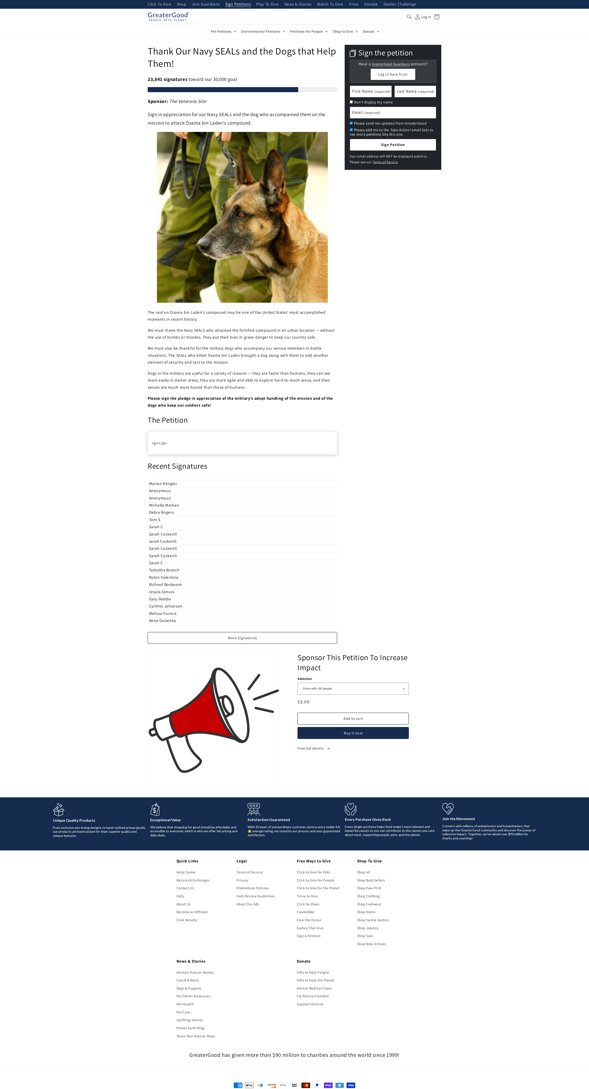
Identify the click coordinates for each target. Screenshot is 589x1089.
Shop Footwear (369, 904)
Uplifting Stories (189, 1020)
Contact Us (185, 888)
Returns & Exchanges (193, 880)
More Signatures (242, 637)
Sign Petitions (238, 4)
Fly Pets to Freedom (313, 996)
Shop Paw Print (369, 888)
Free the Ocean (309, 920)
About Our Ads (248, 904)
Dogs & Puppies (188, 988)
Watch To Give (330, 4)
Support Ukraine (310, 1004)
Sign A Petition (308, 935)
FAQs (180, 896)
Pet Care (183, 1012)
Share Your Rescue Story (195, 1036)
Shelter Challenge (399, 4)
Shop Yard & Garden (373, 920)
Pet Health (185, 1004)
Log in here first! (393, 74)
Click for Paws (308, 904)
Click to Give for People (316, 880)
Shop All (363, 872)
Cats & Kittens (187, 980)
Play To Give (267, 4)
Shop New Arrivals (371, 943)
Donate (371, 4)
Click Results (186, 920)
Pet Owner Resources (193, 996)
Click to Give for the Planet (318, 888)
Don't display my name (373, 101)
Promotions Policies (253, 888)
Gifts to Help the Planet (315, 980)
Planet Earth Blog (190, 1028)
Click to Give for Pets (313, 872)
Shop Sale (365, 935)
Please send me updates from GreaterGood (390, 122)
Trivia (354, 4)
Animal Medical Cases (314, 988)
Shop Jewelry (368, 928)
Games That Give (310, 928)
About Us (183, 904)
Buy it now (353, 733)
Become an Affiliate (192, 911)
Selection (304, 678)
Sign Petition (393, 144)
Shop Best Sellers (371, 880)
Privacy (242, 880)
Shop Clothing (368, 896)
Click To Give (159, 4)
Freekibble (305, 911)
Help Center (186, 872)
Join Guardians (206, 4)
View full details (310, 748)
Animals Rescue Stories (195, 972)
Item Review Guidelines (256, 896)
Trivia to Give (307, 896)
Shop (181, 4)
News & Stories (298, 4)
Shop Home (366, 911)
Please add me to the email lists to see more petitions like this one (391, 132)
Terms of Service (385, 162)
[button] (409, 16)
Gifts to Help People (313, 972)
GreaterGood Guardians (391, 64)
